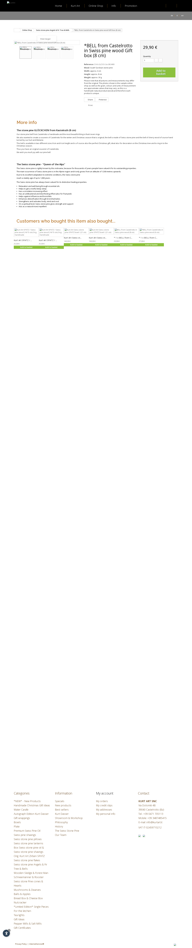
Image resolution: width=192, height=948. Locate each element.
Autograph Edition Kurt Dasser (31, 813)
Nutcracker (20, 902)
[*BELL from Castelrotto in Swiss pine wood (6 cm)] (151, 231)
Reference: (89, 64)
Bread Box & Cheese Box (28, 898)
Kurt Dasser (62, 813)
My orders (102, 801)
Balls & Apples (22, 894)
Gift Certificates (22, 927)
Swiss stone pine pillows (28, 839)
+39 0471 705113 (153, 813)
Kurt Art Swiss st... (72, 237)
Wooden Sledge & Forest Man (31, 873)
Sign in (171, 6)
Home (58, 5)
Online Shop (96, 5)
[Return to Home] (16, 30)
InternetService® (36, 944)
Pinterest (102, 99)
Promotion (131, 5)
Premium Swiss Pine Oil (27, 830)
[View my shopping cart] (182, 6)
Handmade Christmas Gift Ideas (32, 805)
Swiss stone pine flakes (27, 860)
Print (90, 105)
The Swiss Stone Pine (67, 830)
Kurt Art (75, 5)
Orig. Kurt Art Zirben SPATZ (29, 856)
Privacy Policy (21, 944)
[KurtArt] (16, 13)
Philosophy (61, 822)
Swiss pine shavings (25, 835)
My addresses (104, 809)
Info (113, 5)
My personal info (105, 813)
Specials (59, 801)
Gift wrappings (22, 818)
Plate (17, 826)
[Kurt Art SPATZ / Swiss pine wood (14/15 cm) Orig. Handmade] (26, 232)
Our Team (60, 835)
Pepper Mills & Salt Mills (28, 923)
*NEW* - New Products (27, 801)
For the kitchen (22, 911)
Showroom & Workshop (69, 818)
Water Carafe (21, 809)
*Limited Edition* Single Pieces (31, 906)
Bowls (17, 822)
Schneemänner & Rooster (29, 877)
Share (90, 99)
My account (104, 793)
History (59, 826)
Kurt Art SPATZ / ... (23, 240)
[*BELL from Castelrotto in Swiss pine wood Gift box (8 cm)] (25, 52)
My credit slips (104, 805)
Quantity (147, 56)
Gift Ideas (19, 919)
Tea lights (19, 915)
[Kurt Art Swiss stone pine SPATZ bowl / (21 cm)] (76, 231)
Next (75, 52)
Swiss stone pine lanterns (28, 843)
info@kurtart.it (154, 822)
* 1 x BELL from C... (123, 237)
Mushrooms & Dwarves (27, 889)
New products (63, 805)
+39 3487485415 (157, 818)
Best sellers (62, 809)
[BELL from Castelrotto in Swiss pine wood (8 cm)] (126, 231)
